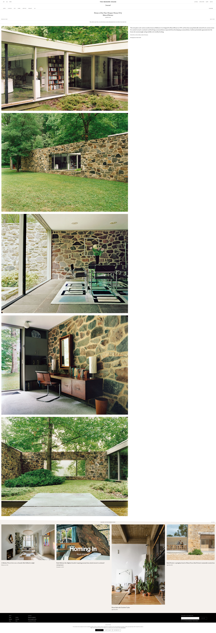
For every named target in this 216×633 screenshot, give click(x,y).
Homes (19, 8)
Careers (17, 617)
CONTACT (30, 615)
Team (10, 617)
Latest (4, 8)
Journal (196, 1)
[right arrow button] (214, 522)
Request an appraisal (32, 617)
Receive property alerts (32, 619)
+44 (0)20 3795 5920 (32, 621)
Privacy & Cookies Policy (189, 620)
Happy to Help (108, 630)
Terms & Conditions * (196, 620)
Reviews (10, 619)
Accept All (99, 630)
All (35, 8)
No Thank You (117, 630)
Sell (7, 1)
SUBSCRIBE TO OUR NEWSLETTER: (187, 615)
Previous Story (4, 19)
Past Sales (17, 619)
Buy (4, 1)
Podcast (30, 8)
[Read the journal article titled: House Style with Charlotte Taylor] (138, 564)
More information (123, 627)
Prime (10, 1)
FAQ (16, 621)
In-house (10, 8)
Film (15, 8)
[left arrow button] (212, 522)
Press (10, 621)
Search (211, 1)
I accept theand (190, 620)
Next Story (212, 19)
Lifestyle (24, 8)
